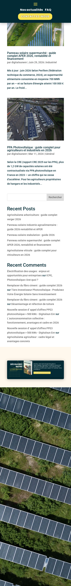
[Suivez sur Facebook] (19, 459)
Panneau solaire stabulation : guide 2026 (31, 234)
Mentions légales (23, 562)
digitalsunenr (19, 62)
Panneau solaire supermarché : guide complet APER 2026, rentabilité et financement (31, 56)
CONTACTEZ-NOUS (35, 16)
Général (49, 153)
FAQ (48, 10)
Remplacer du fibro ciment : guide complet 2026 (34, 285)
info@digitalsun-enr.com (23, 525)
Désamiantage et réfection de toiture (32, 304)
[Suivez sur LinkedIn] (12, 459)
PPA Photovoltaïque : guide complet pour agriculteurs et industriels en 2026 (33, 149)
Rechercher (55, 197)
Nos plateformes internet (35, 431)
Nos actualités (31, 10)
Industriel (51, 62)
